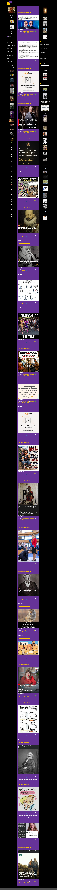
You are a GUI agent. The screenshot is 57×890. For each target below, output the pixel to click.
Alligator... (44, 52)
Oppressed (20, 439)
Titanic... (19, 9)
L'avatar (41, 48)
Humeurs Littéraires (9, 51)
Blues (8, 38)
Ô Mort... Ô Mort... (9, 61)
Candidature (45, 48)
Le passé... (20, 240)
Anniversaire (20, 781)
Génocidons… (20, 274)
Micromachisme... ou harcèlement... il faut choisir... (27, 844)
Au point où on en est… (22, 379)
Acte (18, 65)
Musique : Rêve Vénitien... (10, 59)
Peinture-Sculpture (9, 64)
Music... (8, 58)
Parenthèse (8, 62)
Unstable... (20, 307)
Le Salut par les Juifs (10, 55)
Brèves (8, 39)
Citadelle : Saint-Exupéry (10, 42)
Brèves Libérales (9, 41)
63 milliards (20, 36)
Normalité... (20, 346)
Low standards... (21, 136)
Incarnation (16, 2)
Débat (19, 739)
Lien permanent (27, 31)
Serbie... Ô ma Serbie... (10, 65)
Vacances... (20, 700)
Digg (24, 32)
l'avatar (41, 44)
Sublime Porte (20, 635)
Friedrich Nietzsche (9, 48)
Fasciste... (20, 478)
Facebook (28, 32)
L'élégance (20, 406)
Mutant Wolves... (21, 603)
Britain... (19, 100)
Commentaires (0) (32, 31)
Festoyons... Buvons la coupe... (11, 45)
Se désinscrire (46, 68)
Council (19, 171)
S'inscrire (45, 67)
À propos (11, 15)
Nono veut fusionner (46, 44)
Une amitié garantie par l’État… (23, 817)
